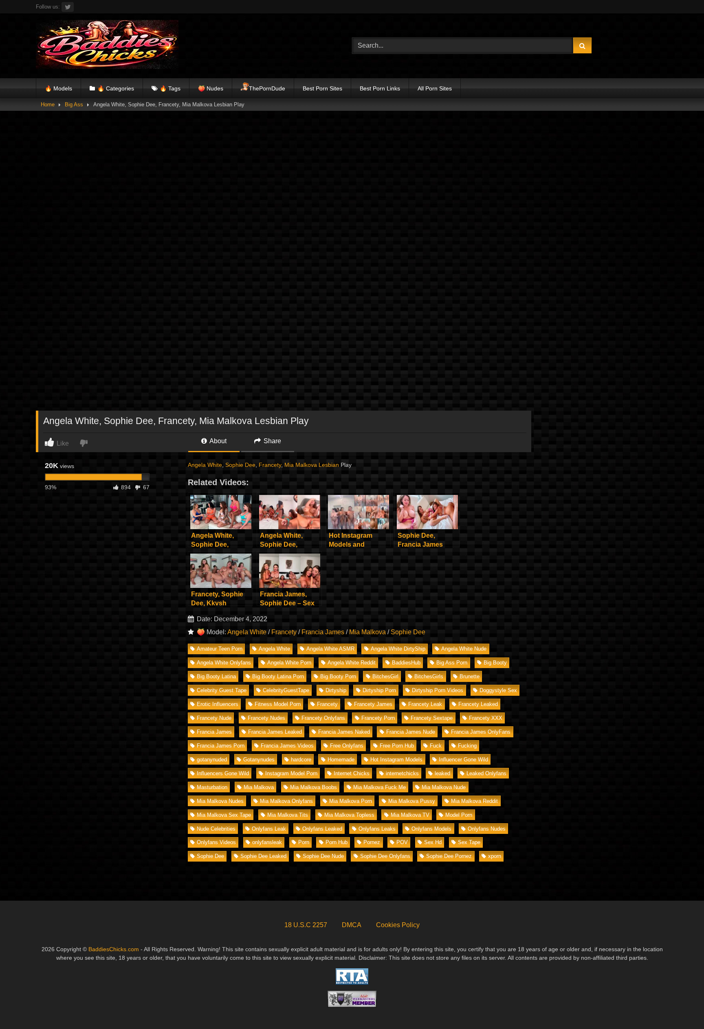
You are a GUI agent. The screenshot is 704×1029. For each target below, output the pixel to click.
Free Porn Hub (397, 746)
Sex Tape (469, 842)
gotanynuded (212, 759)
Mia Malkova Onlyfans (286, 801)
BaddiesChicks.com (113, 949)
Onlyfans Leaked (322, 829)
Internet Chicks (352, 773)
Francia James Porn (220, 746)
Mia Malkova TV (410, 815)
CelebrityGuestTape (286, 690)
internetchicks (402, 773)
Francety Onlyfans (323, 718)
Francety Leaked (478, 704)
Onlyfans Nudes (487, 829)
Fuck (436, 746)
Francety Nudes (266, 718)
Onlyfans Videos (216, 842)
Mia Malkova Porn (350, 801)
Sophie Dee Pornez (449, 856)
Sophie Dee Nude (323, 856)
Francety (270, 465)
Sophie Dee (240, 465)
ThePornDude (267, 88)
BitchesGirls (428, 676)
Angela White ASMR (330, 649)
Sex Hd (433, 842)
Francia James (322, 632)
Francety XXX (485, 718)
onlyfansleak (267, 842)
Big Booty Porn (338, 676)
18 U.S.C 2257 (305, 924)
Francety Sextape (432, 718)
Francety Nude (214, 718)
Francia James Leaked (275, 732)
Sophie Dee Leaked (263, 856)
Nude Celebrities (216, 829)
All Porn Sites (435, 88)
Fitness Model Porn (278, 704)
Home (48, 104)
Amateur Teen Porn (219, 649)
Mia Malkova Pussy (411, 801)
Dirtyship (336, 690)
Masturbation (212, 787)
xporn (494, 856)
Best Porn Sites (322, 88)
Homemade (341, 759)
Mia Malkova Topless (349, 815)
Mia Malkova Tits (287, 815)
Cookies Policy (398, 924)
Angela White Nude (463, 649)
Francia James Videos (287, 746)
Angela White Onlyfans (224, 663)
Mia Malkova (300, 465)
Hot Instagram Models (396, 759)
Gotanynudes (259, 759)
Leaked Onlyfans (486, 773)
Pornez (371, 842)
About (217, 441)
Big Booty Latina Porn (278, 676)
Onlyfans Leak (269, 829)
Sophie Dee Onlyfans (385, 856)
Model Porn (458, 815)
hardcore (301, 759)
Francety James (373, 704)
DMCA (351, 924)
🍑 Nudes (210, 88)
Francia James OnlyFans (480, 732)
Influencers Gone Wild (223, 773)
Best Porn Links (380, 88)
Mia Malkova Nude (444, 787)
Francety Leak (425, 704)
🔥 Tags (170, 88)
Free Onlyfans (346, 746)
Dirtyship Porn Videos (437, 690)
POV (402, 842)
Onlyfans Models (431, 829)
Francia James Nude (410, 732)
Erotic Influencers (217, 704)
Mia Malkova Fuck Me (379, 787)
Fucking (467, 746)
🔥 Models (58, 88)
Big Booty (495, 663)
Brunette (470, 676)
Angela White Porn (289, 663)
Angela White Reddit (352, 663)
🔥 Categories (115, 88)
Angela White (205, 465)
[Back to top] (679, 1005)
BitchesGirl (385, 676)
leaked (442, 773)
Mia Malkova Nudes (220, 801)
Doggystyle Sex (498, 690)
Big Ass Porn (451, 663)
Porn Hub (337, 842)
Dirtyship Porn (379, 690)
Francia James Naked (344, 732)
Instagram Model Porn (291, 773)
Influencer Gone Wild (463, 759)
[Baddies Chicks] (107, 46)
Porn (303, 842)
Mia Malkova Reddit (474, 801)
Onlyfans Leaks (377, 829)
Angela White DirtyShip (398, 649)
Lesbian (329, 465)
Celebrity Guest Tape (221, 690)
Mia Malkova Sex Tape (224, 815)
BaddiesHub (406, 663)
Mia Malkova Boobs (313, 787)
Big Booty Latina (216, 676)
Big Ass (74, 104)
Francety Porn (378, 718)
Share (271, 441)
